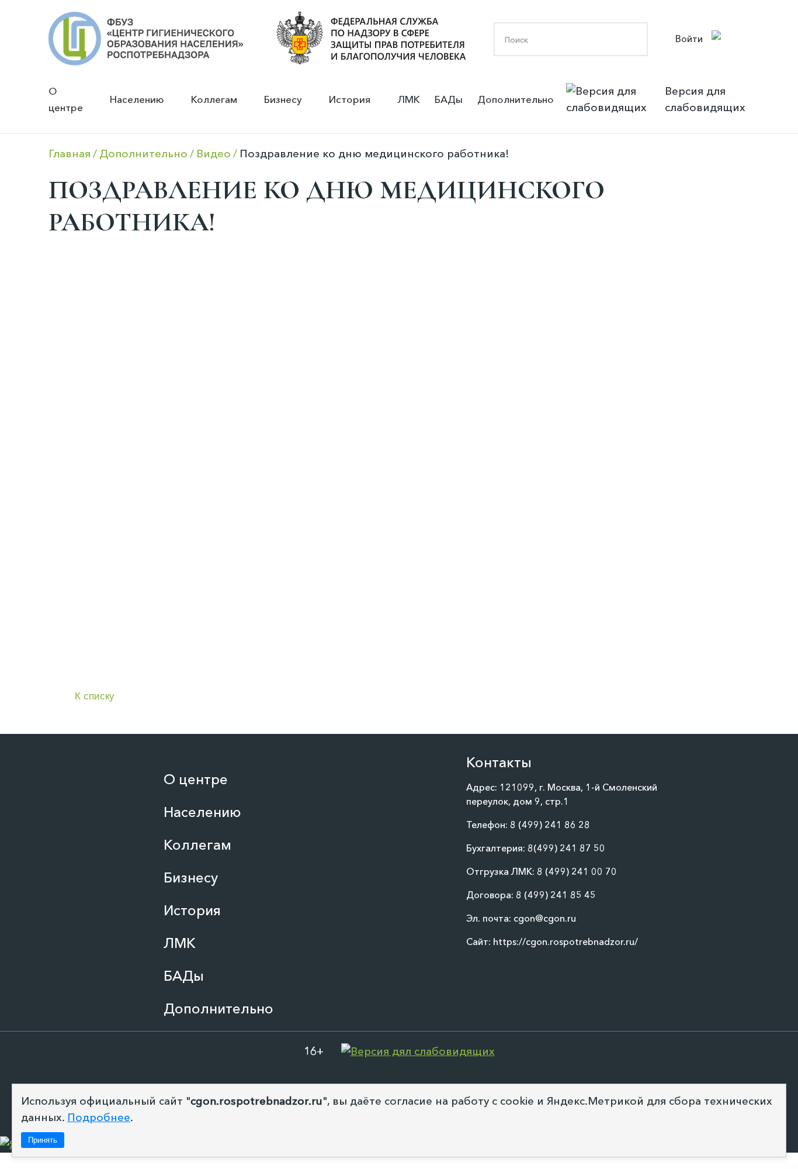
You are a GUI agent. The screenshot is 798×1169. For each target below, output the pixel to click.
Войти (689, 38)
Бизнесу (283, 99)
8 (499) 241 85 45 (556, 895)
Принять (42, 1140)
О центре (65, 99)
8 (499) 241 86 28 (550, 824)
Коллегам (214, 99)
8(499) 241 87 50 (566, 848)
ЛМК (408, 99)
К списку (95, 696)
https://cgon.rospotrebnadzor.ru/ (565, 941)
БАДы (449, 99)
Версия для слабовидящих (705, 99)
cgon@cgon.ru (545, 918)
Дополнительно (515, 99)
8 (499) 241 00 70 (577, 871)
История (349, 99)
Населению (137, 99)
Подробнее (98, 1117)
